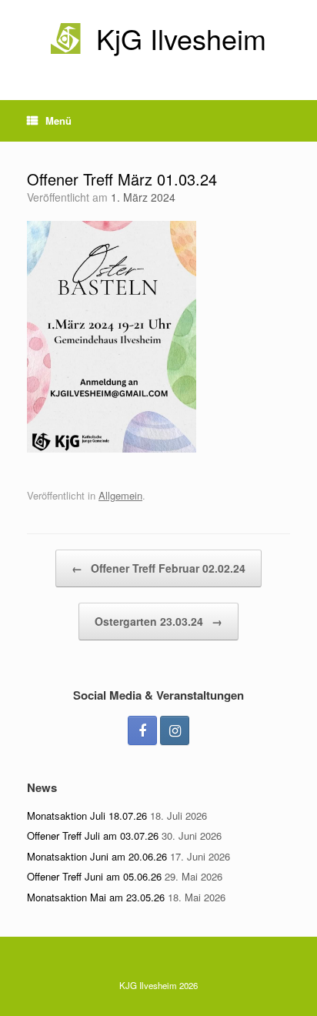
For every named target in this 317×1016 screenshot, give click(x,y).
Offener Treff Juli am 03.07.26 (92, 835)
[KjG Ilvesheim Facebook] (142, 730)
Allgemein (120, 495)
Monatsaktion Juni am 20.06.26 (97, 856)
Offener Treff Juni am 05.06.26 (94, 876)
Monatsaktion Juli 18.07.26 (87, 815)
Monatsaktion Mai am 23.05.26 (96, 897)
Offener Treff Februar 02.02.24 (158, 568)
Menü (58, 120)
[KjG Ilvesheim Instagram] (174, 730)
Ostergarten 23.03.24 (158, 621)
